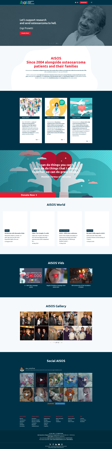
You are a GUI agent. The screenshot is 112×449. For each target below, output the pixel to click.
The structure (22, 420)
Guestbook (58, 421)
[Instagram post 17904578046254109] (41, 380)
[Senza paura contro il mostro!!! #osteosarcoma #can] (71, 380)
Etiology (45, 420)
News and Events (59, 418)
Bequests (34, 424)
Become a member (36, 420)
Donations (34, 418)
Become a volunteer (36, 421)
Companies (34, 423)
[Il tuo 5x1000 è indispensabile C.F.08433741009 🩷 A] (85, 380)
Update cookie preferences (59, 447)
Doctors (21, 423)
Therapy (45, 424)
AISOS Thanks (71, 421)
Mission (21, 418)
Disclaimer (82, 421)
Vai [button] (37, 139)
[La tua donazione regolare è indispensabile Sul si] (27, 395)
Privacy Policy (83, 420)
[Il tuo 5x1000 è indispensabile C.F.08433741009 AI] (41, 395)
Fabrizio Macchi (71, 418)
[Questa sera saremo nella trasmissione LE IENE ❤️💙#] (56, 380)
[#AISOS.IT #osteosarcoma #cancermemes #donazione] (85, 395)
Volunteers (22, 424)
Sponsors (70, 420)
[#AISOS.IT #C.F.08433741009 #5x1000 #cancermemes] (71, 395)
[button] (91, 2)
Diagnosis (46, 423)
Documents (22, 426)
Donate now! (25, 36)
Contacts (82, 418)
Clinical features (47, 421)
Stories (57, 420)
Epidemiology (47, 418)
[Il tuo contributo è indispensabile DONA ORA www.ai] (27, 380)
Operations (22, 421)
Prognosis (46, 426)
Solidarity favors (35, 426)
